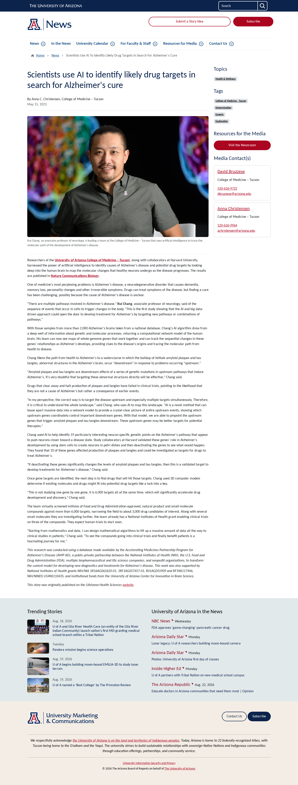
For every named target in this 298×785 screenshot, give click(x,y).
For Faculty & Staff (136, 44)
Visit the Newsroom (242, 145)
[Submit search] (262, 5)
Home (40, 55)
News (34, 44)
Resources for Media (180, 44)
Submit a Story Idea (189, 21)
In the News (61, 44)
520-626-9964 (227, 225)
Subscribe (253, 21)
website (128, 585)
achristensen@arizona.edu (236, 231)
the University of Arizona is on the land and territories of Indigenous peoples (126, 740)
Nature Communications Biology (75, 276)
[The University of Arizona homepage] (56, 5)
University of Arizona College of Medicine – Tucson (92, 260)
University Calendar (92, 44)
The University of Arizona (179, 768)
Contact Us (218, 44)
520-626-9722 (227, 189)
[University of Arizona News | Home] (66, 24)
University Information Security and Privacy (149, 763)
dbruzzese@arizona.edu (234, 194)
